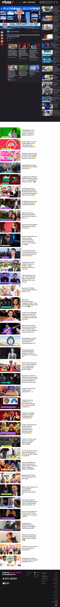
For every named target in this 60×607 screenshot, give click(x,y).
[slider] (8, 25)
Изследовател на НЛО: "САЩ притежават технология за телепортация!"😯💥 (29, 340)
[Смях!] (2, 35)
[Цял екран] (38, 27)
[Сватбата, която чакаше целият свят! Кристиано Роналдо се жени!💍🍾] (10, 215)
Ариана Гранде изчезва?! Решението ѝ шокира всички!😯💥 (29, 226)
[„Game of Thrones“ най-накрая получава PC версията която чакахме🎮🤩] (10, 441)
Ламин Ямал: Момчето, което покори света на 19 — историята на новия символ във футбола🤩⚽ (29, 366)
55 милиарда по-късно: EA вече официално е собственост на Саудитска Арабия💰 (29, 144)
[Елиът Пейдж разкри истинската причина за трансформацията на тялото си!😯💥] (10, 253)
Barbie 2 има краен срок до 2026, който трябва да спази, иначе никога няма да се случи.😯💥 (29, 156)
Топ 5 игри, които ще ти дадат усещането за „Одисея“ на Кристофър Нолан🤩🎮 (29, 453)
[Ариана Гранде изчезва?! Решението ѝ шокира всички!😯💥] (10, 227)
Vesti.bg (56, 574)
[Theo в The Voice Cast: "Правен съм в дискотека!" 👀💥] (10, 391)
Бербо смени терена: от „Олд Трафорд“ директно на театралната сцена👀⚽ (30, 490)
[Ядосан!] (2, 44)
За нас (56, 589)
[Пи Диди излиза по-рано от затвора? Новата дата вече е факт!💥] (10, 204)
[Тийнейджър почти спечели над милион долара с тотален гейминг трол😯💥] (10, 132)
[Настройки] (38, 8)
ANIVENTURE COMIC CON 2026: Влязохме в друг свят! (29, 476)
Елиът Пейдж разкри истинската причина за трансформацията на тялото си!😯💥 (29, 253)
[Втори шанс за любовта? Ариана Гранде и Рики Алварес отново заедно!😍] (10, 526)
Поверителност (45, 578)
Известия (44, 583)
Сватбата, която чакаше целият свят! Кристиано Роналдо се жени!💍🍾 (29, 215)
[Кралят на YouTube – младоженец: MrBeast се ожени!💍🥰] (10, 290)
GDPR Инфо (44, 580)
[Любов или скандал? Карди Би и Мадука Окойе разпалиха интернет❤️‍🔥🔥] (10, 415)
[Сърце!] (2, 38)
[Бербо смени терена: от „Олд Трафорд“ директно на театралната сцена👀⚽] (10, 490)
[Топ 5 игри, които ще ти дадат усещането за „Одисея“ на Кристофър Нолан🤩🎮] (10, 453)
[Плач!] (2, 41)
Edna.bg (56, 581)
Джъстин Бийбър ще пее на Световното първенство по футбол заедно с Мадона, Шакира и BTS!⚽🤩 (29, 466)
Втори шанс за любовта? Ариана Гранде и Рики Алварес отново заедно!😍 (29, 525)
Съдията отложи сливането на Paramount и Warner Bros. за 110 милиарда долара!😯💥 (28, 403)
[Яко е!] (2, 32)
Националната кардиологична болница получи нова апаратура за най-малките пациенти (12, 74)
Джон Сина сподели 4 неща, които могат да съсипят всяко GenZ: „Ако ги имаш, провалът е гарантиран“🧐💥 (29, 329)
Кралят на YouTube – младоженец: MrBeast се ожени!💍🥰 (29, 289)
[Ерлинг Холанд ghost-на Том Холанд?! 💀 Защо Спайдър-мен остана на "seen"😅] (10, 514)
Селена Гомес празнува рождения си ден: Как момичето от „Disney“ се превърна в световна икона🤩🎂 (29, 316)
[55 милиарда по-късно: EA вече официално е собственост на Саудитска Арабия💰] (10, 144)
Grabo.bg (56, 585)
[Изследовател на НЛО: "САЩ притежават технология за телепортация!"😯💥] (10, 341)
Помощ (56, 596)
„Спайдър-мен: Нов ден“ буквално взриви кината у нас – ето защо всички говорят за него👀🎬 (30, 179)
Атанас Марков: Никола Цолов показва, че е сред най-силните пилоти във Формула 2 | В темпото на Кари (33, 54)
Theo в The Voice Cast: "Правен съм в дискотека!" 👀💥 (28, 390)
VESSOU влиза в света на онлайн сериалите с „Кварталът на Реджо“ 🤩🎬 (29, 537)
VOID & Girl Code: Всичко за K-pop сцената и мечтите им (29, 548)
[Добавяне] (38, 11)
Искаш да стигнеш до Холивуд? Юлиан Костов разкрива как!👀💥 (30, 559)
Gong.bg (56, 576)
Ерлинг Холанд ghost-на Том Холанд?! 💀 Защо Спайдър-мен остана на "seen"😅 (29, 514)
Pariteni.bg (56, 587)
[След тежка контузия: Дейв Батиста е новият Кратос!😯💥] (10, 167)
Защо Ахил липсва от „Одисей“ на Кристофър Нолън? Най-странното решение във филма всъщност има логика (30, 379)
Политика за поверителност (45, 576)
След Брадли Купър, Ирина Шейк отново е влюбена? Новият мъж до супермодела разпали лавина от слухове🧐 (29, 192)
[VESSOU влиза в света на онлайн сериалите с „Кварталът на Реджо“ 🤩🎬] (10, 537)
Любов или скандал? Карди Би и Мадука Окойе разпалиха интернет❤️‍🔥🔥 (28, 415)
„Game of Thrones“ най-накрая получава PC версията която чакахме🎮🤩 (29, 441)
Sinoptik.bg (55, 583)
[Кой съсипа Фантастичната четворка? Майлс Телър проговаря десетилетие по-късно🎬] (10, 303)
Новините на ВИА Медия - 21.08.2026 (56, 104)
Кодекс (28, 574)
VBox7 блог (55, 598)
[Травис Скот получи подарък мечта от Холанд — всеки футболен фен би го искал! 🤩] (10, 265)
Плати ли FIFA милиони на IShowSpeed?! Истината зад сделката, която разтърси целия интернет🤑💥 (29, 429)
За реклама (55, 591)
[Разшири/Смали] (35, 27)
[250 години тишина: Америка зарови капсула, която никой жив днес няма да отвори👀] (10, 502)
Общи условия (29, 572)
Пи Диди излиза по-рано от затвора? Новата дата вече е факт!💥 (29, 202)
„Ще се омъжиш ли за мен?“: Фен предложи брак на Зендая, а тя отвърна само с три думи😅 (28, 278)
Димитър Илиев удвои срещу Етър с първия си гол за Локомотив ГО (23, 73)
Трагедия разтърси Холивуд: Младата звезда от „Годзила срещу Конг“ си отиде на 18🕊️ (30, 353)
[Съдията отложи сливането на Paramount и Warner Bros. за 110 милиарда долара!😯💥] (10, 403)
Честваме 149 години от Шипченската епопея (56, 84)
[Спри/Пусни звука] (4, 27)
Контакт (56, 594)
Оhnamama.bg (55, 579)
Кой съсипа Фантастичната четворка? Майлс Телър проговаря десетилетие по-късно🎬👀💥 (30, 303)
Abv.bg (56, 572)
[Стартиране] (2, 27)
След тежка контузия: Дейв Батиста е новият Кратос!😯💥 (29, 166)
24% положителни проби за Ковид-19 (56, 77)
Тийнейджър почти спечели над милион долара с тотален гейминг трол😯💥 (28, 132)
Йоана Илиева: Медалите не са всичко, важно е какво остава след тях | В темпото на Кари (23, 53)
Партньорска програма (44, 573)
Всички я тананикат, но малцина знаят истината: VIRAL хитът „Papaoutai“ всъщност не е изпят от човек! (29, 240)
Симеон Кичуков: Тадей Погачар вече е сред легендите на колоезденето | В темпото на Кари (13, 53)
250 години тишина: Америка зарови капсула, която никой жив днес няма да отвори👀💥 (30, 502)
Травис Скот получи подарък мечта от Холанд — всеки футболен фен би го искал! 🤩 (28, 266)
